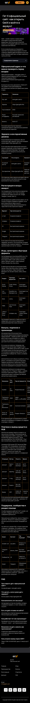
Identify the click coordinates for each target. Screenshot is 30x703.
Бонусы (17, 669)
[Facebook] (10, 690)
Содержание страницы (11, 60)
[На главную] (15, 656)
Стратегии (18, 672)
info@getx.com (5, 684)
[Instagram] (24, 690)
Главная (3, 666)
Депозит (3, 675)
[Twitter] (19, 690)
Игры (17, 666)
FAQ (16, 675)
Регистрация (5, 672)
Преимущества (5, 669)
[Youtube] (15, 690)
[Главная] (7, 2)
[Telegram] (6, 690)
